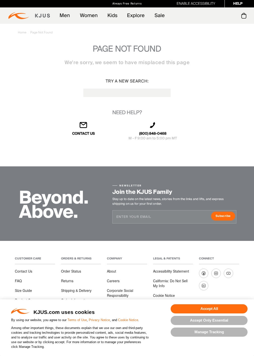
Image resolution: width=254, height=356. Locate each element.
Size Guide (23, 290)
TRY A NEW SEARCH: (127, 81)
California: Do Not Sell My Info (170, 283)
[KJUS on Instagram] (216, 273)
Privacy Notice (99, 320)
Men (65, 15)
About (111, 271)
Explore (136, 15)
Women (89, 15)
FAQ (18, 280)
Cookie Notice (128, 320)
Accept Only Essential (209, 320)
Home (22, 32)
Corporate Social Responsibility (120, 293)
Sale (160, 15)
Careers (113, 280)
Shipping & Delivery (76, 290)
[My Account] (233, 15)
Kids (112, 15)
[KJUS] (29, 15)
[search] (224, 16)
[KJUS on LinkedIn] (203, 285)
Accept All (209, 308)
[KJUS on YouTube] (228, 273)
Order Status (71, 271)
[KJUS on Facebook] (203, 273)
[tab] (244, 15)
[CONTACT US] (83, 127)
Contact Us (23, 271)
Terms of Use (77, 320)
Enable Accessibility (196, 4)
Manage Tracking (209, 332)
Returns (67, 280)
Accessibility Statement (171, 271)
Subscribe (225, 216)
